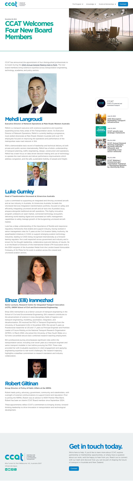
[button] (77, 4)
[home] (15, 4)
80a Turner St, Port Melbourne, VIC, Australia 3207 (23, 463)
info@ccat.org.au (11, 466)
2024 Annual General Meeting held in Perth (39, 65)
